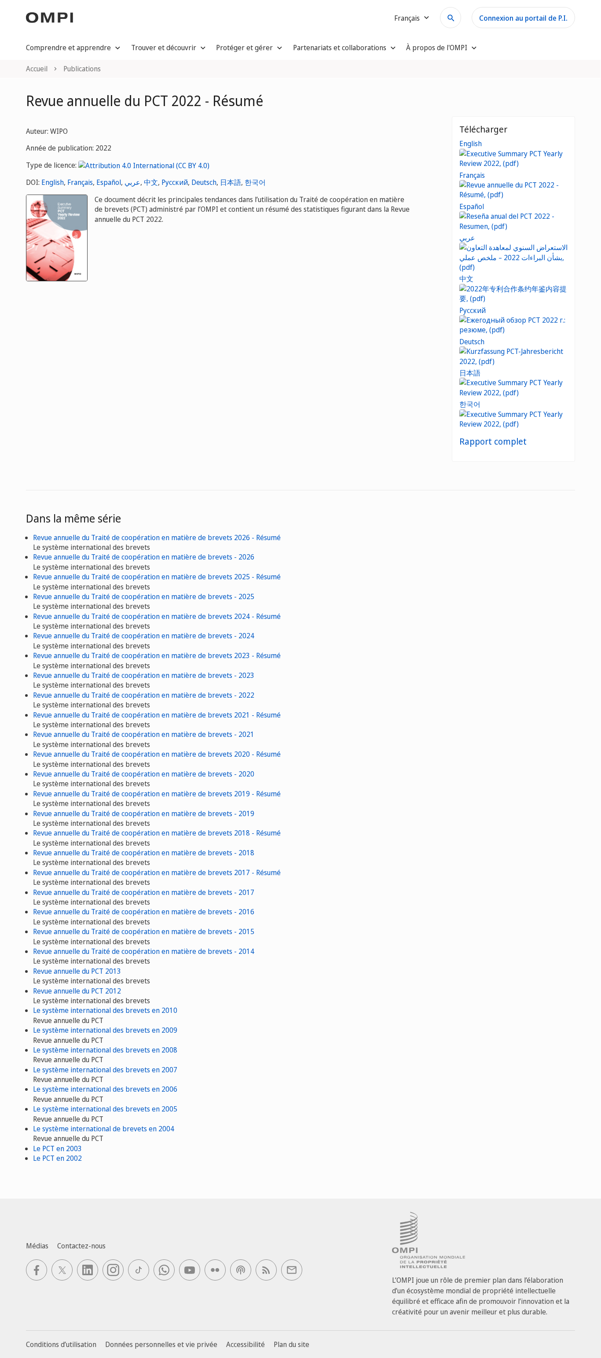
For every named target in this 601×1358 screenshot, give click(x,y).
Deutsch (203, 182)
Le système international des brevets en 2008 (105, 1050)
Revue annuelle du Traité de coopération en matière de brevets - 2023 (143, 675)
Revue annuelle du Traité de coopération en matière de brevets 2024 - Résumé (157, 616)
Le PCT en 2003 (57, 1148)
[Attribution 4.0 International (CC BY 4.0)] (143, 165)
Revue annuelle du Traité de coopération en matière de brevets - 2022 (143, 695)
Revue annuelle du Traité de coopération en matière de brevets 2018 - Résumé (157, 833)
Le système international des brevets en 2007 (105, 1070)
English (52, 182)
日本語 (230, 182)
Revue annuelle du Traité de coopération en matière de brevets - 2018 (143, 852)
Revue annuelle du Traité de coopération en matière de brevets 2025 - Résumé (157, 576)
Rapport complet (493, 441)
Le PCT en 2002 (57, 1158)
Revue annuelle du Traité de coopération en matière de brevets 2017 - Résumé (157, 872)
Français (80, 182)
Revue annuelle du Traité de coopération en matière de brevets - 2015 (143, 931)
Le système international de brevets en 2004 (103, 1129)
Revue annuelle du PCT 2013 (77, 971)
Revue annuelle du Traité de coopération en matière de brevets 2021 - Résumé (157, 715)
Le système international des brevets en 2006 (105, 1089)
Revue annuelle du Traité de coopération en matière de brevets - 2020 (143, 774)
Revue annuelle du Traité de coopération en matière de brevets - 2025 (143, 596)
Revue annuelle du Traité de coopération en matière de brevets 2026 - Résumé (157, 537)
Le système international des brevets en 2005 (105, 1109)
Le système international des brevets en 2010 (105, 1010)
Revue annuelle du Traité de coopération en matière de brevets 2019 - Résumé (157, 794)
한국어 (255, 182)
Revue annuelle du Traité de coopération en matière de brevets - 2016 (143, 911)
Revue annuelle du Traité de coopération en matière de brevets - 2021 (143, 734)
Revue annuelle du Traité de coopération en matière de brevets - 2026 (143, 557)
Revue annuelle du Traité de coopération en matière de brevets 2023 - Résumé (157, 655)
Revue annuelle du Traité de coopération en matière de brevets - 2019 (143, 813)
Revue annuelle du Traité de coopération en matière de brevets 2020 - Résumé (157, 754)
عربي (132, 182)
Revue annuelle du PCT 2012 (77, 991)
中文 (151, 182)
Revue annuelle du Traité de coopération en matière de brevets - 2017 (143, 892)
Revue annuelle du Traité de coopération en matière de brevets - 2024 (143, 635)
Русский (174, 182)
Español (108, 182)
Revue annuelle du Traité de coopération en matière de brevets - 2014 (143, 951)
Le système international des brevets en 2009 (105, 1030)
